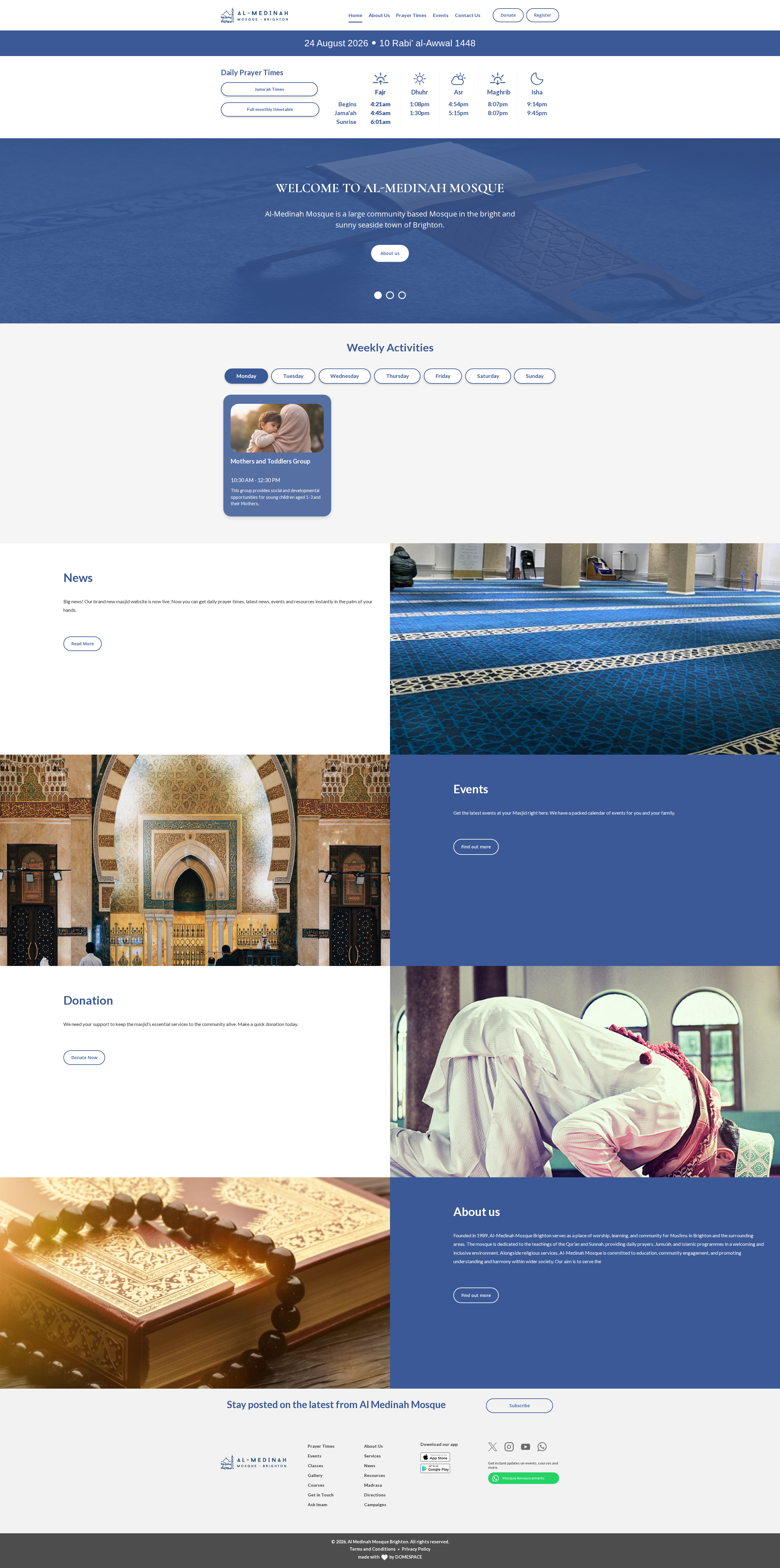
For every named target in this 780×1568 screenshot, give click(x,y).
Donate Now (84, 1057)
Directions (375, 1494)
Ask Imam (317, 1504)
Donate (508, 15)
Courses (316, 1485)
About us (390, 253)
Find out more (476, 847)
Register (542, 15)
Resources (374, 1475)
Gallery (315, 1475)
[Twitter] (492, 1446)
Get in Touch (321, 1494)
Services (372, 1455)
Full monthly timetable (270, 109)
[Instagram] (509, 1446)
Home (355, 15)
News (369, 1465)
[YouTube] (525, 1446)
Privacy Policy (416, 1549)
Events (440, 15)
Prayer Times (411, 15)
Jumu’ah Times (269, 89)
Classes (315, 1465)
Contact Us (467, 15)
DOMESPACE (408, 1556)
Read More (82, 644)
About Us (379, 15)
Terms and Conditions (372, 1549)
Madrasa (373, 1485)
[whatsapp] (542, 1446)
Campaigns (375, 1504)
